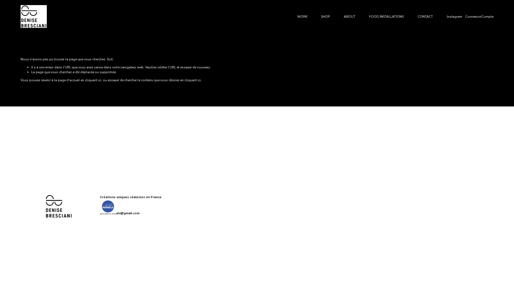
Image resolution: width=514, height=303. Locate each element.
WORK (302, 16)
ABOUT (349, 16)
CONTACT (425, 16)
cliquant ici (93, 80)
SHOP (325, 16)
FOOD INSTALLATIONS (386, 16)
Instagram (454, 16)
